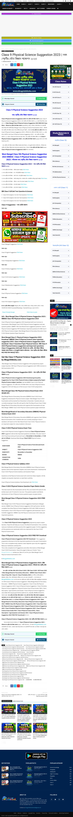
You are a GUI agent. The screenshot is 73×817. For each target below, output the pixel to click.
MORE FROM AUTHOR (18, 701)
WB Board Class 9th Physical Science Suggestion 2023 (12, 659)
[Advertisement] (36, 25)
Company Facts (53, 318)
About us (7, 1)
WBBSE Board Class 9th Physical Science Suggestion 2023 (13, 665)
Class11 (59, 4)
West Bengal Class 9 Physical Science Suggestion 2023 (12, 676)
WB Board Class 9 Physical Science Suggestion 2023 (31, 655)
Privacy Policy (31, 1)
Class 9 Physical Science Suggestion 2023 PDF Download (13, 648)
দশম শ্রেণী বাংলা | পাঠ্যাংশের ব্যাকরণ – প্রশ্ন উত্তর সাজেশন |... (55, 368)
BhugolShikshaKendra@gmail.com (33, 807)
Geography (18, 8)
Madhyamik (51, 4)
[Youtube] (70, 1)
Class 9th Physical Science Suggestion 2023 (10, 650)
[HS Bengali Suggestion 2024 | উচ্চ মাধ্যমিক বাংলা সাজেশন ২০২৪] (29, 775)
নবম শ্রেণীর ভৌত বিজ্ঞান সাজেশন (37, 679)
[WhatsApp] (21, 64)
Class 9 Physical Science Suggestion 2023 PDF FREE (36, 648)
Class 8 (37, 4)
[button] (69, 4)
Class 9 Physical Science (9, 51)
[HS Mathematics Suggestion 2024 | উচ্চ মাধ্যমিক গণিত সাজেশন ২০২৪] (53, 348)
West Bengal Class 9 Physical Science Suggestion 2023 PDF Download (15, 677)
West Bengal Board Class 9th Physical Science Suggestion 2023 (14, 674)
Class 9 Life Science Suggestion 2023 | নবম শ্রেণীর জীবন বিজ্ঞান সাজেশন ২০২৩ (12, 695)
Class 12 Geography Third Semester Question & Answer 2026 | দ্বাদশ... (16, 768)
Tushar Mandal (53, 324)
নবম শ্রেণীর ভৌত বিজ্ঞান (29, 679)
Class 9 (43, 4)
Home (3, 1)
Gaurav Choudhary (30, 652)
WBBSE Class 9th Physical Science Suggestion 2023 (12, 669)
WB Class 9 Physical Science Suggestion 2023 (33, 659)
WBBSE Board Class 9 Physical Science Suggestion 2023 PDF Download (16, 664)
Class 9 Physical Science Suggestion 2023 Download (34, 645)
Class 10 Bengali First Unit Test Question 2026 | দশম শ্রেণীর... (66, 382)
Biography (32, 8)
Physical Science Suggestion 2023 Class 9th (10, 655)
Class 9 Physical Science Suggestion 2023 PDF (35, 646)
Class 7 (30, 4)
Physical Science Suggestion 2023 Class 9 (25, 653)
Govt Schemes (41, 8)
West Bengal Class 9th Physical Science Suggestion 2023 (13, 679)
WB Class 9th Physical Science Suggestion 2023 (36, 660)
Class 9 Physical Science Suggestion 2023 (14, 645)
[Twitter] (68, 1)
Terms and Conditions (39, 1)
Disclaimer (25, 1)
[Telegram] (66, 1)
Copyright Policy (18, 1)
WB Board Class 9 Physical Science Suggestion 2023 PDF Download (15, 657)
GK (57, 8)
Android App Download (49, 1)
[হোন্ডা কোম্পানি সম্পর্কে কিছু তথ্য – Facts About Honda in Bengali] (60, 311)
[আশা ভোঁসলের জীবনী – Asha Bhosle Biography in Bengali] (53, 334)
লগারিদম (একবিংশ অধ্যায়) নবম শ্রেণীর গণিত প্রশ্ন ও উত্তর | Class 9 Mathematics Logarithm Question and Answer (8, 717)
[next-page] (5, 742)
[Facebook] (63, 1)
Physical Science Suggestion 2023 (8, 653)
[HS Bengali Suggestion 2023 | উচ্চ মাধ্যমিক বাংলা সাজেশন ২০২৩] (29, 768)
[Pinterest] (18, 64)
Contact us (12, 1)
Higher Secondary (7, 8)
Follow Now (41, 98)
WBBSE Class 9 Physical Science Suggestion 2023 (35, 665)
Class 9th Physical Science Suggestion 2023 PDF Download (13, 652)
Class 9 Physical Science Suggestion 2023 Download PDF (13, 646)
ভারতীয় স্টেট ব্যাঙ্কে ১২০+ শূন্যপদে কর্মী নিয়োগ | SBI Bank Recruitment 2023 (37, 695)
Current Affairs (50, 8)
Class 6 (23, 4)
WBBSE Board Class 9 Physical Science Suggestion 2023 (13, 662)
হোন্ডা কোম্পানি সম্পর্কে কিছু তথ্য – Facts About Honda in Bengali (60, 322)
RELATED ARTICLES (6, 701)
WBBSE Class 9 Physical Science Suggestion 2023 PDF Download (14, 667)
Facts (25, 8)
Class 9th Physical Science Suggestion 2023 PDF (30, 650)
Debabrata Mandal (7, 61)
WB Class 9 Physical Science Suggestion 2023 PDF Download (14, 660)
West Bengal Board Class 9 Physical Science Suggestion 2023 (14, 671)
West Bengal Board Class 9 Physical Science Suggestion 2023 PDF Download (17, 672)
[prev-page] (2, 742)
